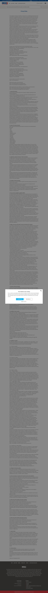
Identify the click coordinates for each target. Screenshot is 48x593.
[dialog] (24, 296)
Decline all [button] (28, 299)
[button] (24, 301)
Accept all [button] (20, 299)
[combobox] (41, 290)
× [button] (41, 291)
